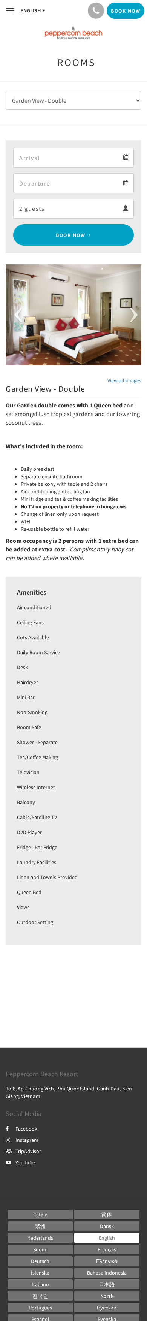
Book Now (70, 235)
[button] (16, 314)
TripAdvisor (28, 1151)
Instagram (26, 1140)
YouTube (25, 1162)
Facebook (26, 1128)
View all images (124, 380)
